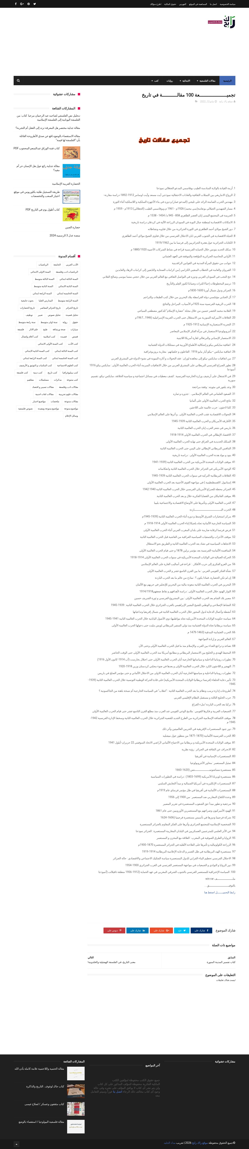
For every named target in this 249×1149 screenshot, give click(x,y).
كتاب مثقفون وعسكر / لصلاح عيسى (44, 1104)
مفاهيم (30, 379)
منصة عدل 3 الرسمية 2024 (65, 235)
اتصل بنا (213, 4)
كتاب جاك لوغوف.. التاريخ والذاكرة (45, 1086)
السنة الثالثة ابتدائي (69, 279)
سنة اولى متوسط (49, 322)
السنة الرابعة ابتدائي (42, 293)
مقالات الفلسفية (207, 80)
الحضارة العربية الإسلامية (66, 183)
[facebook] (16, 4)
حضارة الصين (72, 227)
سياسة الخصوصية (227, 4)
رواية (65, 322)
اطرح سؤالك (155, 4)
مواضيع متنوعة (71, 408)
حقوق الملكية (170, 4)
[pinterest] (28, 4)
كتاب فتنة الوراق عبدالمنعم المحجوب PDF (37, 148)
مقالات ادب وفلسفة (68, 387)
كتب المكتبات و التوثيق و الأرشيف (35, 365)
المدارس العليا (46, 300)
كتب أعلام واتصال (29, 336)
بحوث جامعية (27, 300)
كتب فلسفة (22, 372)
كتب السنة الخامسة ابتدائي (65, 358)
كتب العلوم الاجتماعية (67, 365)
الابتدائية (186, 80)
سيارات (74, 329)
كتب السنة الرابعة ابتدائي (35, 358)
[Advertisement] (84, 42)
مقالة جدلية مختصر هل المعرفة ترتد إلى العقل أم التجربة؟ (48, 127)
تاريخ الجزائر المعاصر (50, 307)
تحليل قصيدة (72, 315)
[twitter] (34, 4)
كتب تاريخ (52, 372)
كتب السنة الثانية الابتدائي (37, 351)
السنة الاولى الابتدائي (41, 271)
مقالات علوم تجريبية (68, 394)
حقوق (75, 322)
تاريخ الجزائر (72, 307)
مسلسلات (44, 379)
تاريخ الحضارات (27, 307)
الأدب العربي (72, 264)
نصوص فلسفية (25, 408)
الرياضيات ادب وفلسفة (67, 271)
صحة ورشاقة (59, 329)
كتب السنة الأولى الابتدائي (50, 343)
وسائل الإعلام (71, 415)
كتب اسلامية (49, 336)
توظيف (29, 315)
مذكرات (57, 379)
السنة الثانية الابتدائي (68, 286)
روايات (170, 80)
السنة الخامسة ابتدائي (67, 293)
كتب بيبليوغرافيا (70, 372)
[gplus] (22, 4)
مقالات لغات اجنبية (44, 394)
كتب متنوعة (72, 379)
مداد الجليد (170, 1142)
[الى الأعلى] (16, 1144)
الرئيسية (227, 80)
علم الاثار (33, 329)
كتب (156, 80)
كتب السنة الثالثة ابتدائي (66, 351)
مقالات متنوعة (71, 401)
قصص (75, 336)
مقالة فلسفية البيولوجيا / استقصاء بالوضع (41, 1121)
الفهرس (182, 4)
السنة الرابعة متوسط (68, 300)
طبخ (45, 329)
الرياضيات (43, 264)
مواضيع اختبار (39, 401)
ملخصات (55, 401)
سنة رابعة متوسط (26, 322)
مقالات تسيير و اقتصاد (43, 387)
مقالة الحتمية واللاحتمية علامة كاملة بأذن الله (39, 1068)
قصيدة (63, 336)
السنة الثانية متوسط (43, 286)
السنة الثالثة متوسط (44, 279)
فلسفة (21, 329)
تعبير (40, 315)
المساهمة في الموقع (198, 4)
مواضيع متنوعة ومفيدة (48, 408)
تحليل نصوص (54, 315)
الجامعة (57, 264)
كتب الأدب (73, 343)
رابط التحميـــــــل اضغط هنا (219, 892)
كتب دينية (37, 372)
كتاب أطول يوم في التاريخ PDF (43, 209)
